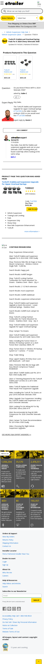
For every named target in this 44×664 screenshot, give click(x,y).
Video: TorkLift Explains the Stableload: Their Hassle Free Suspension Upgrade (23, 388)
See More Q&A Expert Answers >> (16, 434)
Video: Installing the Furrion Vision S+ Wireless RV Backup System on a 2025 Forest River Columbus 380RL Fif (23, 343)
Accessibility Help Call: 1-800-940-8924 (16, 616)
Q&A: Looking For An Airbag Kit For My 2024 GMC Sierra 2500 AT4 (24, 407)
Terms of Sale (7, 628)
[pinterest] (9, 609)
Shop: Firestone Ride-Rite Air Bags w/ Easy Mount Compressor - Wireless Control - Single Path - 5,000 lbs (25, 264)
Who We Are (7, 572)
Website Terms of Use (10, 632)
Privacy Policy (7, 619)
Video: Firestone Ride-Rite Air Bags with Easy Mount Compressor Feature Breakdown (24, 367)
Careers (5, 576)
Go (41, 18)
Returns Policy (7, 540)
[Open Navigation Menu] (2, 3)
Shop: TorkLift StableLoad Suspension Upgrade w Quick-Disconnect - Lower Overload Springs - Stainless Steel (23, 305)
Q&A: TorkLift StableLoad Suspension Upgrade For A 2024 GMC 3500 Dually (23, 257)
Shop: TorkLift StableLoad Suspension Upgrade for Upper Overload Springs (23, 326)
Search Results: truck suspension (21, 291)
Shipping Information (10, 543)
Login (4, 562)
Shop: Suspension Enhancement (21, 252)
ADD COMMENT (22, 130)
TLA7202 (33, 201)
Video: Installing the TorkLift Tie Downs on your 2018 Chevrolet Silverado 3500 (25, 394)
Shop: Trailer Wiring (16, 355)
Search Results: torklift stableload (21, 295)
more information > (32, 232)
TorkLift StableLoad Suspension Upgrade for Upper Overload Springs (9, 71)
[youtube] (19, 609)
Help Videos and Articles (11, 583)
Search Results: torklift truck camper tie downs (24, 312)
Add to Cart (32, 209)
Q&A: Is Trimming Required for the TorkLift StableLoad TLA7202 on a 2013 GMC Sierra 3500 (25, 381)
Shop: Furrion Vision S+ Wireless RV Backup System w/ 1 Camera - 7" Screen (25, 350)
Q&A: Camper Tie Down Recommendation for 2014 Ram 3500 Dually (25, 421)
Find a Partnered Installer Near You (15, 554)
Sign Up (5, 565)
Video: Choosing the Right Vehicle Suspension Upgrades (21, 427)
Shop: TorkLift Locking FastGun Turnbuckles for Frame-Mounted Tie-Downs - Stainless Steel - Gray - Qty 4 (23, 319)
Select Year (22, 18)
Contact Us (6, 546)
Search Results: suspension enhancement (25, 299)
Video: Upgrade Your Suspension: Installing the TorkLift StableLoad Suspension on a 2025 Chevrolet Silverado (25, 400)
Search (5, 587)
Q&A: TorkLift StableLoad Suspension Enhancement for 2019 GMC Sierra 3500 (24, 336)
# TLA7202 (18, 111)
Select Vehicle (7, 18)
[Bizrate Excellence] (5, 647)
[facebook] (4, 609)
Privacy (4, 601)
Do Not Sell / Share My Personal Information (19, 622)
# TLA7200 (20, 115)
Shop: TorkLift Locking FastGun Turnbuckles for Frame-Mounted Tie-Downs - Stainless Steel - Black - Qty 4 (23, 280)
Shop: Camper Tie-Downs (19, 331)
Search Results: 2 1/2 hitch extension (23, 287)
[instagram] (14, 609)
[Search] (5, 11)
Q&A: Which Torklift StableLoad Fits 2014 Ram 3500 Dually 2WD (24, 374)
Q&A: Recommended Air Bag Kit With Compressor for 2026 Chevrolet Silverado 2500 (25, 414)
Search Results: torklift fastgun (20, 275)
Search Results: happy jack (19, 270)
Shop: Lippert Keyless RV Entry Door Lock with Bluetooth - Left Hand (25, 360)
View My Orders (8, 537)
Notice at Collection (9, 625)
